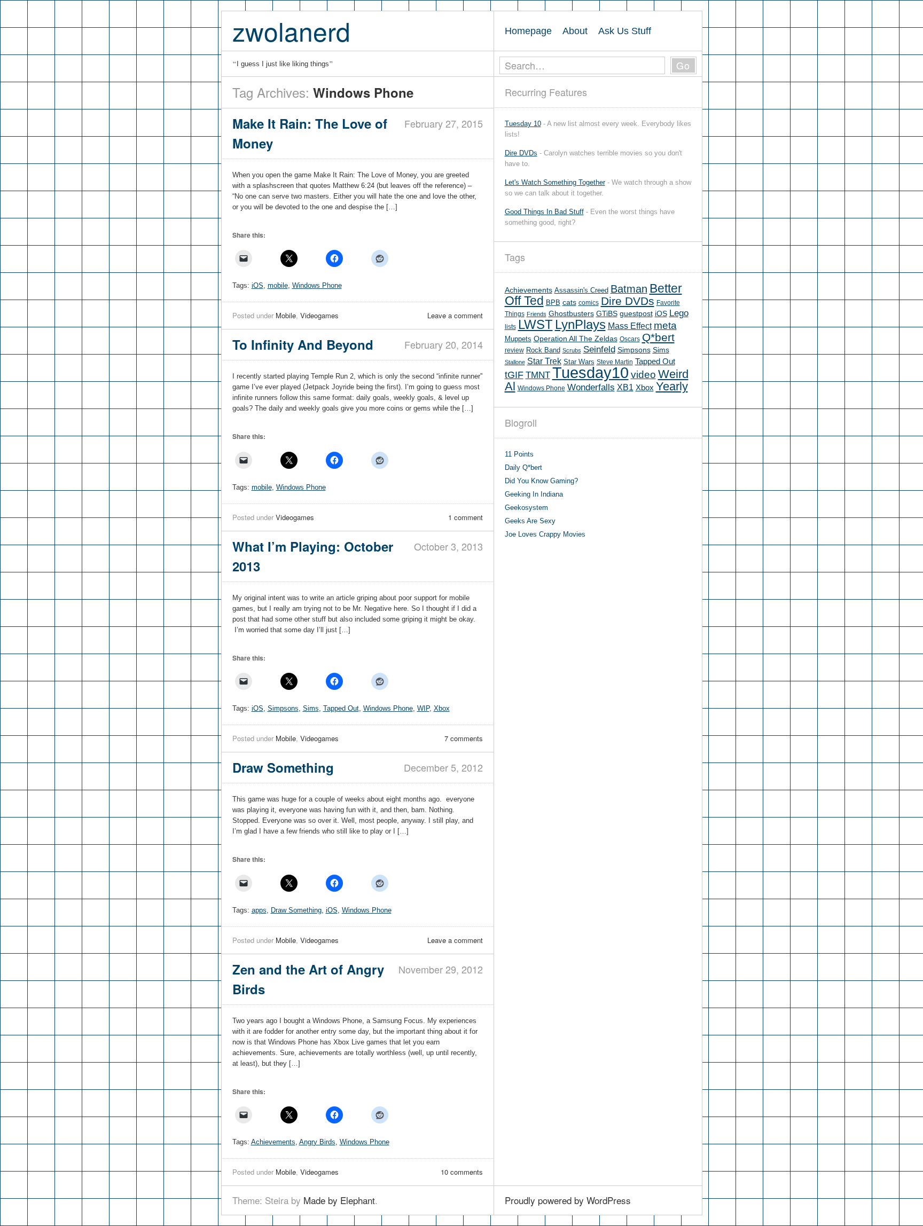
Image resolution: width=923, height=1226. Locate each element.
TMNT (538, 375)
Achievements (273, 1142)
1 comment (465, 517)
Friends (536, 314)
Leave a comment (455, 315)
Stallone (515, 362)
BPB (553, 302)
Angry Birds (317, 1142)
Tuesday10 (590, 372)
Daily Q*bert (523, 467)
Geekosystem (526, 508)
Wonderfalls (591, 387)
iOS (257, 285)
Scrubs (571, 350)
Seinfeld (599, 349)
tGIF (514, 375)
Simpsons (283, 708)
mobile (278, 285)
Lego (679, 313)
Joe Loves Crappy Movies (545, 534)
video (643, 374)
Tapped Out (341, 708)
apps (259, 910)
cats (569, 302)
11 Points (519, 454)
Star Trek (544, 361)
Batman (629, 289)
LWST (535, 324)
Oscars (630, 339)
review (514, 350)
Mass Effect (630, 326)
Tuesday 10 (523, 124)
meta (665, 325)
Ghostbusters (571, 313)
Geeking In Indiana (534, 494)
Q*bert (658, 337)
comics (588, 302)
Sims (311, 708)
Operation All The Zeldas (575, 339)
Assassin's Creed (581, 290)
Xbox (442, 708)
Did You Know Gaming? (541, 481)
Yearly (672, 386)
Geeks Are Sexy (530, 521)
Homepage (528, 31)
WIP (423, 708)
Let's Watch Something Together (555, 182)
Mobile (286, 315)
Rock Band (543, 350)
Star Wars (579, 362)
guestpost (636, 313)
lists (510, 327)
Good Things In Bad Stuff (544, 212)
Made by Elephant (339, 1200)
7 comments (463, 738)
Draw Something (296, 910)
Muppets (518, 339)
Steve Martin (615, 362)
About (575, 31)
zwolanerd (291, 30)
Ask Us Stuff (624, 31)
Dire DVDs (521, 153)
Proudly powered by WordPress (568, 1200)
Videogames (319, 315)
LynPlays (580, 324)
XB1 (625, 387)
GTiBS (606, 314)
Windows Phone (317, 285)
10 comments (462, 1172)
